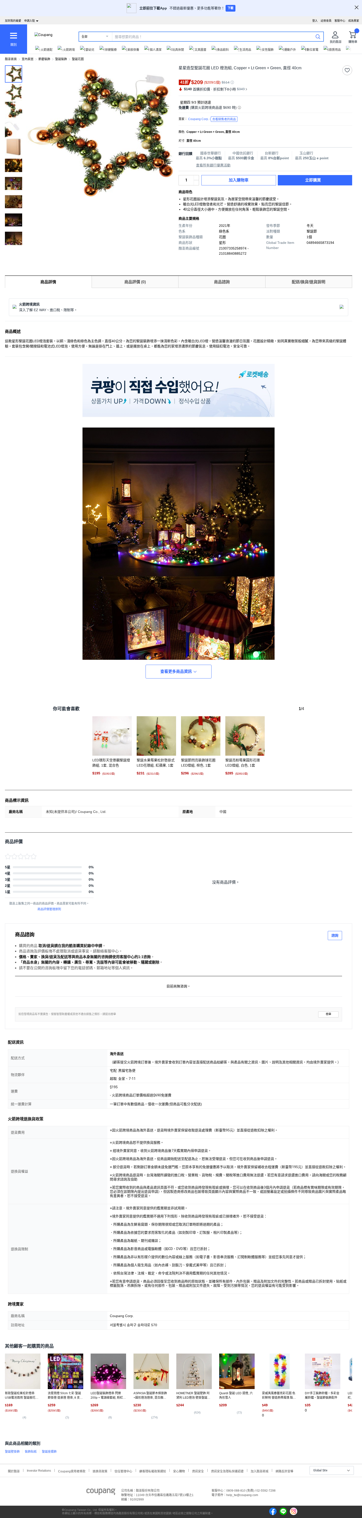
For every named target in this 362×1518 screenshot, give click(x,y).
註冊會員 (326, 20)
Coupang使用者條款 (71, 1471)
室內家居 (27, 59)
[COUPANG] (100, 1492)
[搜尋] (317, 36)
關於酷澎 (14, 1471)
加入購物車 (238, 180)
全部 (84, 36)
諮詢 (334, 935)
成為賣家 (353, 20)
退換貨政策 (100, 1471)
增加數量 (196, 182)
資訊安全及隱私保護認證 (227, 1471)
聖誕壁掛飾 (12, 1451)
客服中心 (339, 20)
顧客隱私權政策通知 (152, 1471)
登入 (315, 20)
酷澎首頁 (11, 59)
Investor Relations (39, 1470)
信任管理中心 (123, 1471)
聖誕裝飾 (61, 59)
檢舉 (328, 1014)
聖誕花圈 (78, 59)
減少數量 (196, 177)
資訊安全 (198, 1471)
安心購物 (179, 1471)
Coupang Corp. (212, 119)
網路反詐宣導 (284, 1471)
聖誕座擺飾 (49, 1451)
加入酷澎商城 (259, 1471)
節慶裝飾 (44, 59)
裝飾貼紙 (31, 1451)
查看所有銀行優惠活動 (213, 165)
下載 (230, 8)
